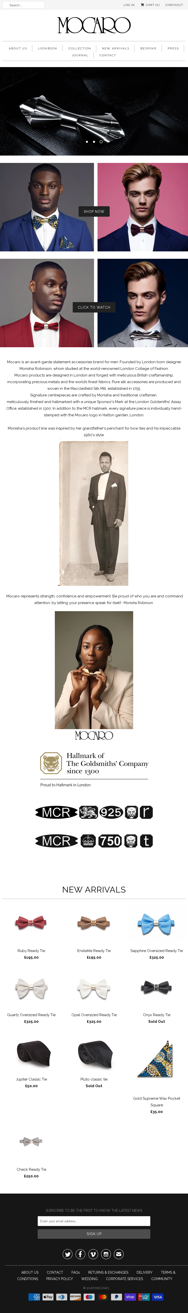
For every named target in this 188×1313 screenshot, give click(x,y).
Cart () (152, 5)
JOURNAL (80, 55)
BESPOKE (149, 48)
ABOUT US (18, 48)
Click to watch (94, 307)
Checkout (174, 5)
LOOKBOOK (48, 48)
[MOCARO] (94, 26)
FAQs (75, 1272)
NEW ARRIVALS (115, 48)
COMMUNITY (161, 1279)
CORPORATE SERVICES (124, 1279)
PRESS (173, 48)
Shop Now (94, 212)
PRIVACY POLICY (59, 1279)
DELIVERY (145, 1272)
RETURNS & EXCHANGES (108, 1272)
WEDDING (89, 1279)
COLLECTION (80, 48)
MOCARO (102, 1288)
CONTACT (108, 55)
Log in (129, 5)
